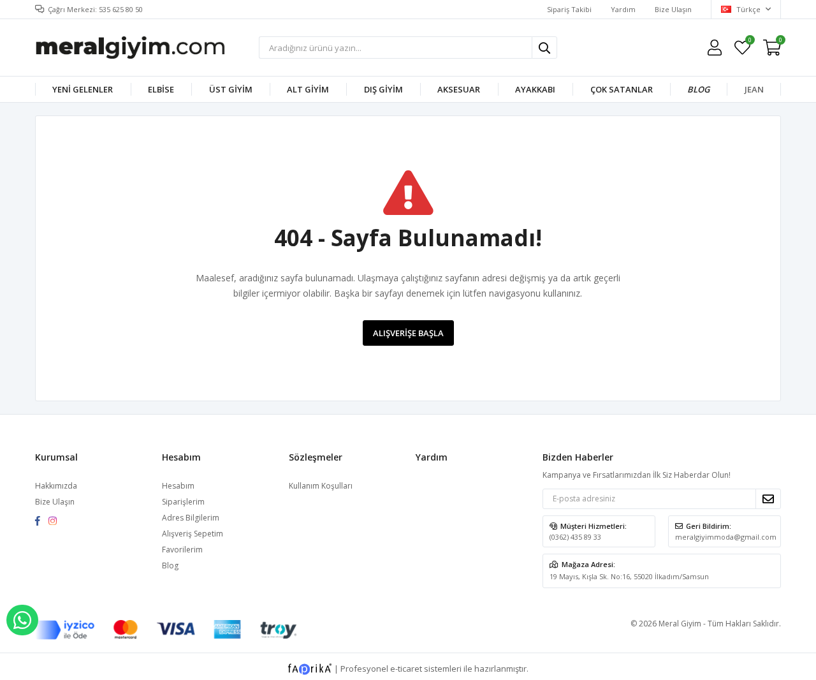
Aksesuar (458, 89)
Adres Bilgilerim (190, 517)
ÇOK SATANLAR (621, 89)
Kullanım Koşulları (321, 485)
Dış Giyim (383, 89)
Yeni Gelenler (82, 89)
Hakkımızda (56, 485)
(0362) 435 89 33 (575, 537)
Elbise (161, 89)
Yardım (623, 9)
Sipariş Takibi (569, 9)
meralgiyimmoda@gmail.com (725, 537)
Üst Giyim (230, 89)
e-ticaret (406, 668)
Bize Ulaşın (673, 9)
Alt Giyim (308, 89)
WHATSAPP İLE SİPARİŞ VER (22, 620)
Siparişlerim (183, 501)
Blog (698, 89)
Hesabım (178, 485)
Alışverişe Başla (408, 333)
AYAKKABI (535, 89)
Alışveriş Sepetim (192, 533)
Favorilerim (749, 42)
